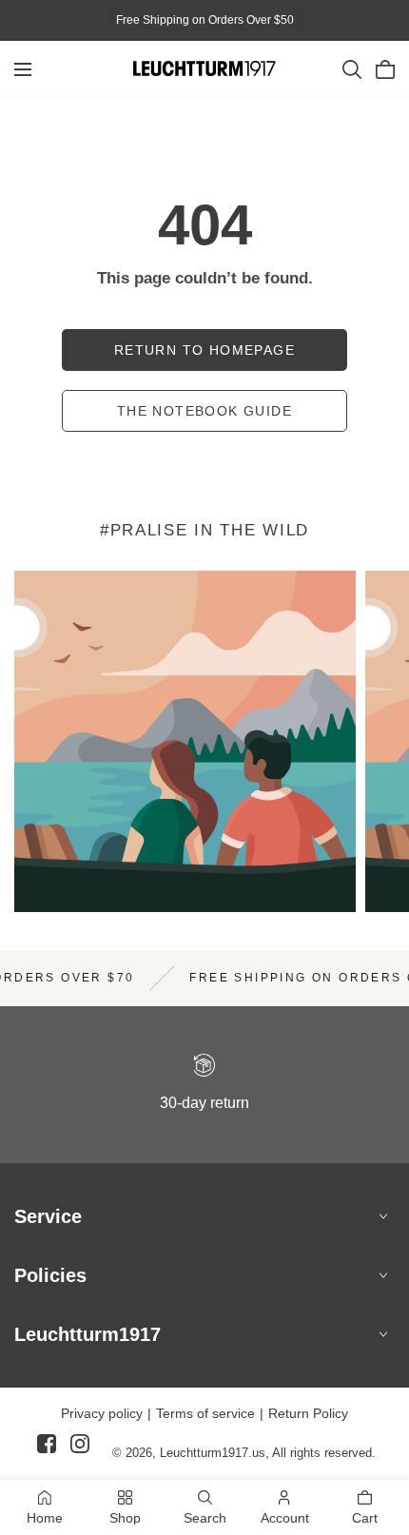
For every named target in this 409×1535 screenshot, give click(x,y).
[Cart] (385, 69)
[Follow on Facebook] (46, 1451)
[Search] (351, 69)
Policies (50, 1275)
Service (48, 1216)
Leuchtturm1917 (87, 1334)
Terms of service (205, 1413)
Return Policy (308, 1413)
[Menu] (22, 69)
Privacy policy (102, 1413)
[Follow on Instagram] (80, 1451)
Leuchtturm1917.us (212, 1453)
